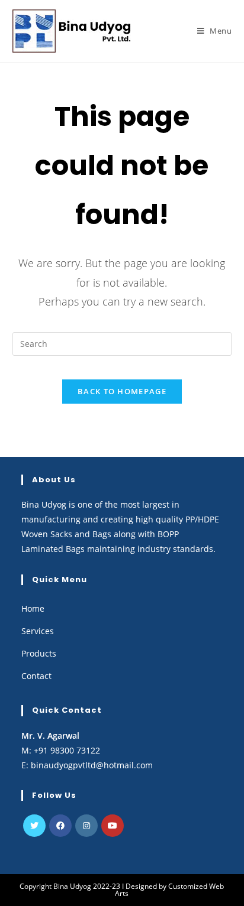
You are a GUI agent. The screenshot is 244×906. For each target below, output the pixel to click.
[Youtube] (112, 825)
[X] (34, 825)
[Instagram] (86, 825)
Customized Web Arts (169, 889)
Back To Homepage (122, 391)
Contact (36, 675)
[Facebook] (60, 825)
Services (37, 631)
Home (32, 608)
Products (38, 653)
